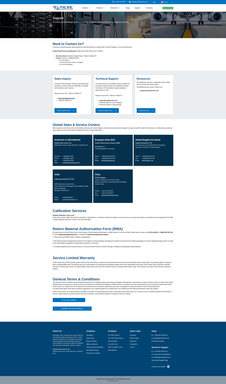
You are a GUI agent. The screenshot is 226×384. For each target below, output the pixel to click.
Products (99, 8)
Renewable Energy (92, 350)
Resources (114, 8)
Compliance (133, 344)
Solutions (85, 8)
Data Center (90, 338)
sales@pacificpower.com (66, 98)
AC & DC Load (113, 344)
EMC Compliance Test (115, 347)
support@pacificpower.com (108, 100)
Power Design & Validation (94, 347)
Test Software (112, 350)
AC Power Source (113, 335)
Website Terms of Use (113, 380)
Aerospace (89, 335)
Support (137, 8)
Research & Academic (93, 353)
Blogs (128, 8)
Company (149, 8)
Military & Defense (92, 344)
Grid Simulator (112, 341)
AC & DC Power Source (115, 338)
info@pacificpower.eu (108, 160)
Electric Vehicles (91, 341)
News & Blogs (134, 338)
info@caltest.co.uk (147, 160)
